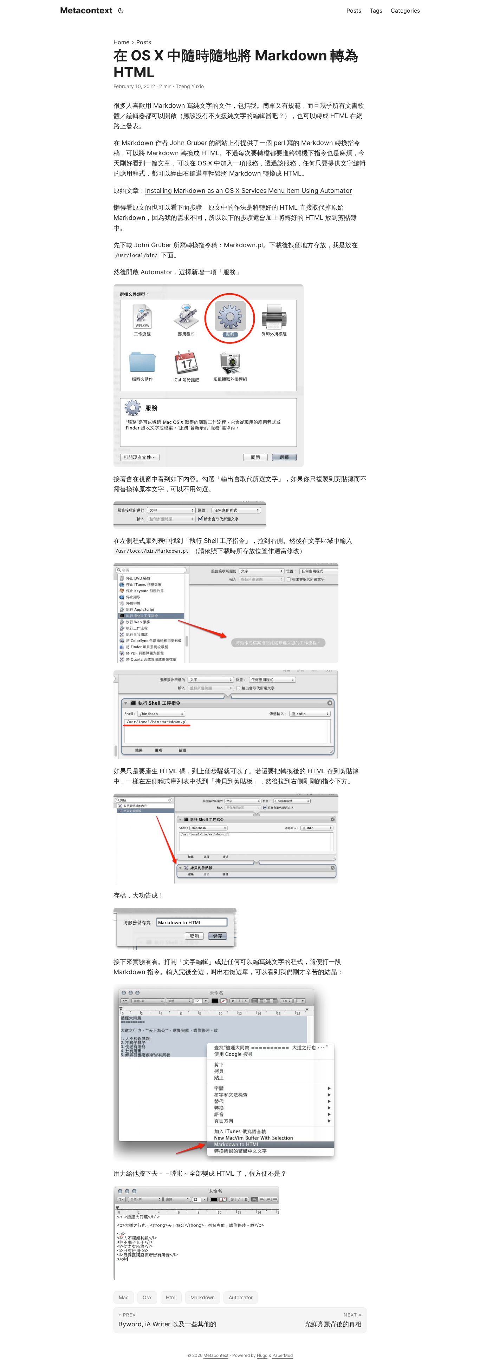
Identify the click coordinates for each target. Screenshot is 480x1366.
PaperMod (282, 1355)
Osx (147, 1297)
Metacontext (86, 10)
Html (171, 1297)
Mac (124, 1297)
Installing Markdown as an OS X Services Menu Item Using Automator (248, 190)
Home (121, 42)
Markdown (202, 1297)
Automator (241, 1297)
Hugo (262, 1355)
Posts (143, 42)
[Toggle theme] (121, 10)
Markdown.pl (243, 245)
